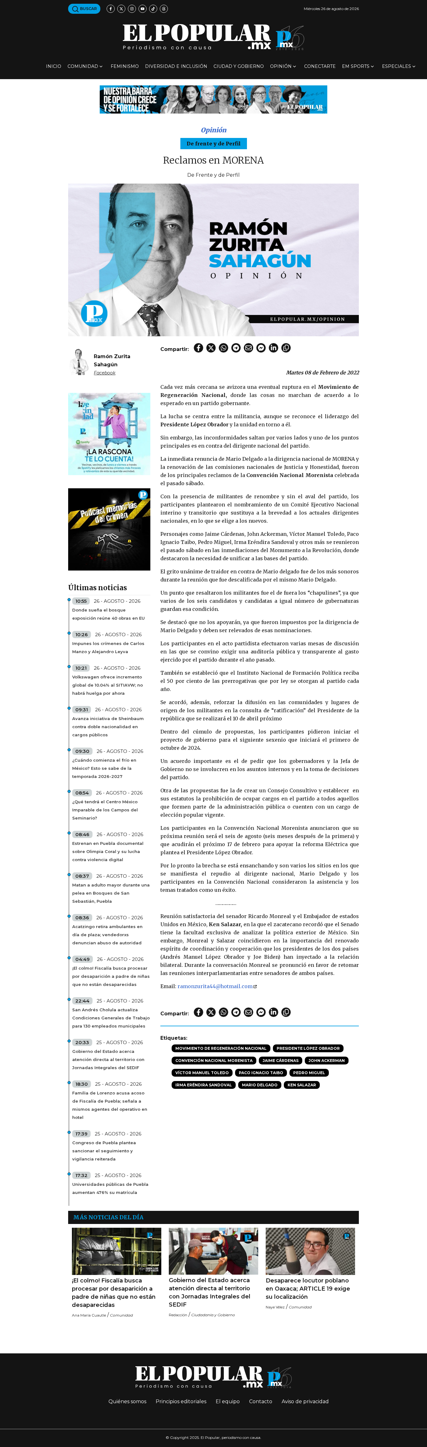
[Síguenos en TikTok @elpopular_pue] (153, 9)
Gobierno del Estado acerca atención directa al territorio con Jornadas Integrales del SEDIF (108, 1059)
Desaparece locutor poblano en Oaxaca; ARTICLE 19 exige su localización (308, 1288)
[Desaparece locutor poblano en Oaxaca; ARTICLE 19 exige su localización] (310, 1251)
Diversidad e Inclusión (176, 66)
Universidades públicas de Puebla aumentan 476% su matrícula (110, 1188)
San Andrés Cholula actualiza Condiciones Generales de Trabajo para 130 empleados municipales (111, 1017)
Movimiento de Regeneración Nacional (221, 1048)
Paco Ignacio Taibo (261, 1072)
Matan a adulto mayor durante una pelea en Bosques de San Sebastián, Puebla (111, 893)
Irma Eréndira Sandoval (203, 1085)
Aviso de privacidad (305, 1401)
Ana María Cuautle (89, 1315)
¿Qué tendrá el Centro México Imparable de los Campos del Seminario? (105, 809)
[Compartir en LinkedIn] (274, 348)
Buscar (88, 8)
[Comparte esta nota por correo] (249, 348)
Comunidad (83, 66)
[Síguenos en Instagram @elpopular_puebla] (132, 9)
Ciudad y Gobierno (239, 66)
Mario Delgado (260, 1085)
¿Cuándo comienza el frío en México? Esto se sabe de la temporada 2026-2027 (104, 768)
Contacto (260, 1401)
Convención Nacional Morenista (214, 1060)
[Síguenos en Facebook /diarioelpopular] (111, 9)
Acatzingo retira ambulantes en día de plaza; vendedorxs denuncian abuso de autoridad (107, 934)
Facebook (104, 373)
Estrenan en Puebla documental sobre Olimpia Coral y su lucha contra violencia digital (107, 851)
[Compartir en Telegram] (236, 348)
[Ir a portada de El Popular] (213, 37)
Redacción (178, 1314)
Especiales (396, 66)
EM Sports (355, 66)
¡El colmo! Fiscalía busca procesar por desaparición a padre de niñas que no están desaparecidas (111, 976)
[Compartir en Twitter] (211, 348)
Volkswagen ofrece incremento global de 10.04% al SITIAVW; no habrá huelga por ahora (107, 685)
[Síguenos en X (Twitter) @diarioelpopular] (121, 9)
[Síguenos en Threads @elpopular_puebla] (164, 9)
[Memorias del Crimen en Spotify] (109, 529)
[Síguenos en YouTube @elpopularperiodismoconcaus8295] (142, 9)
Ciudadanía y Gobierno (213, 1314)
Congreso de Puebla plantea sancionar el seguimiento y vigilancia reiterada (104, 1150)
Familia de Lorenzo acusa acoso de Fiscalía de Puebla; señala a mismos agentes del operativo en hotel (109, 1105)
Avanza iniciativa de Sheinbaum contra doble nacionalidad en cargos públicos (108, 726)
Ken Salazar (302, 1085)
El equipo (228, 1401)
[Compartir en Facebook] (198, 348)
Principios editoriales (181, 1401)
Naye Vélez (275, 1307)
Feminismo (125, 66)
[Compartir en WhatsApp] (224, 348)
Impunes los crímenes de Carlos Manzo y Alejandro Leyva (108, 647)
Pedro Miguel (309, 1072)
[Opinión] (213, 99)
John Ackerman (327, 1060)
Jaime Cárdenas (281, 1060)
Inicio (53, 66)
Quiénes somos (127, 1401)
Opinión (281, 66)
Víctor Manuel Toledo (202, 1072)
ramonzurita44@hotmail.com (215, 986)
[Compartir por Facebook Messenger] (261, 348)
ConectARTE (320, 66)
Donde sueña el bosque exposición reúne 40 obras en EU (108, 614)
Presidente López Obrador (308, 1048)
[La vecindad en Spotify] (109, 434)
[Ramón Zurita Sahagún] (78, 361)
